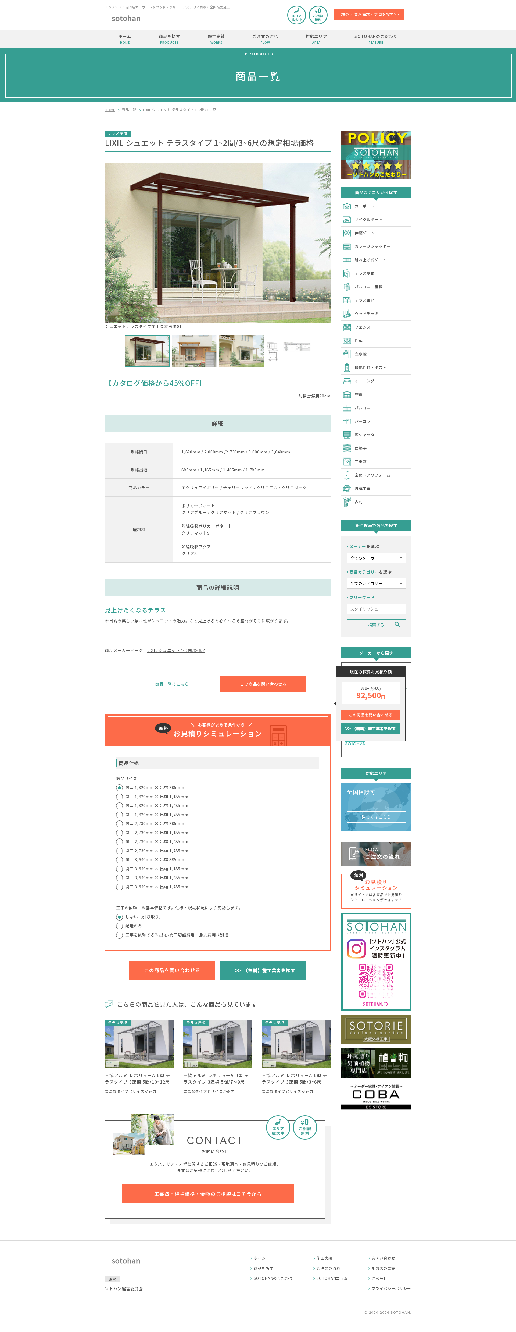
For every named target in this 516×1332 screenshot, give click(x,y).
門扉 (359, 340)
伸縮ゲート (365, 232)
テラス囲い (365, 300)
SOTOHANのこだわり (375, 38)
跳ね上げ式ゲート (370, 259)
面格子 (361, 448)
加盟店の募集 (384, 1268)
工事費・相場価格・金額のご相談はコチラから (208, 1193)
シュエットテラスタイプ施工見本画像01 (143, 326)
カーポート (365, 206)
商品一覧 (129, 109)
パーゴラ (363, 421)
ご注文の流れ (265, 38)
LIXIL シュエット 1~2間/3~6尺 (176, 650)
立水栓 (361, 354)
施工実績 (216, 38)
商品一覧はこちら (172, 684)
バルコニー (365, 407)
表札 (359, 502)
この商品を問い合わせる (263, 684)
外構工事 (363, 488)
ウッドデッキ (367, 313)
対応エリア (316, 38)
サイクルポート (368, 219)
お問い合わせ (384, 1258)
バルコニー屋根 (368, 286)
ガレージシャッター (372, 246)
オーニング (365, 380)
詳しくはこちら (376, 817)
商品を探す (169, 38)
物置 (359, 394)
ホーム (125, 38)
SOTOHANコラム (332, 1278)
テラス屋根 (365, 273)
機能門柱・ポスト (370, 367)
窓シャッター (367, 434)
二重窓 (361, 461)
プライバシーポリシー (391, 1288)
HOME (110, 109)
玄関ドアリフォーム (372, 475)
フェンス (363, 327)
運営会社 (380, 1278)
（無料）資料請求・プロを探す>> (368, 14)
